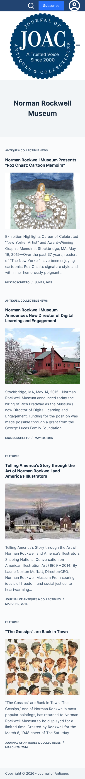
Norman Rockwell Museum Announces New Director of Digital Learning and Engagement (39, 315)
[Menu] (78, 46)
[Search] (31, 6)
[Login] (74, 5)
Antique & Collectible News (26, 150)
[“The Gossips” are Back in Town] (42, 667)
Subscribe (51, 5)
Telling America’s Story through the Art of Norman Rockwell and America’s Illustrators (40, 471)
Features (12, 456)
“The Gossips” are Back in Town (36, 631)
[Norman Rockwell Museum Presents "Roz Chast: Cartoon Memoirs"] (42, 201)
